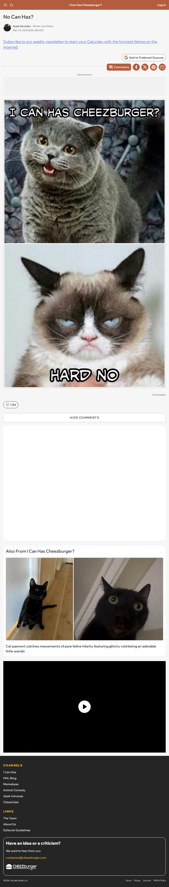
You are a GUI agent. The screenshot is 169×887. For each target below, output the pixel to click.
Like (13, 404)
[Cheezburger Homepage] (84, 867)
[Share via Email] (162, 67)
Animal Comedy (14, 790)
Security (147, 880)
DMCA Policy (160, 880)
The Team (10, 818)
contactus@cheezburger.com (26, 858)
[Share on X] (144, 67)
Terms (128, 880)
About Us (9, 824)
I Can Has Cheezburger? (85, 5)
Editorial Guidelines (16, 830)
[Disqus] (84, 485)
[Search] (11, 5)
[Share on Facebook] (136, 67)
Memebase (11, 784)
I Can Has (9, 772)
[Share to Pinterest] (153, 67)
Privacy (137, 880)
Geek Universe (13, 796)
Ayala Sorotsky (22, 26)
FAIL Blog (9, 778)
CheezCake (11, 802)
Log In (161, 5)
